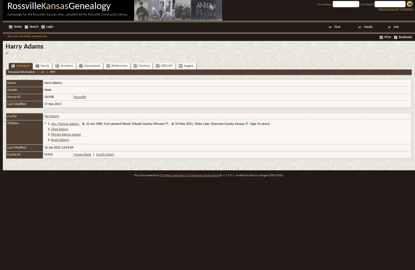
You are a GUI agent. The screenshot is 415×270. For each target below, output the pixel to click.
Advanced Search (388, 9)
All (42, 72)
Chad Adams (59, 129)
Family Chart (105, 154)
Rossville (80, 97)
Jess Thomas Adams (65, 124)
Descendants (92, 66)
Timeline (144, 66)
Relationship (119, 66)
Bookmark (405, 37)
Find (337, 27)
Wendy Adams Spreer (66, 134)
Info (396, 27)
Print (388, 37)
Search (34, 27)
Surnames (406, 9)
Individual (22, 66)
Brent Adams (60, 140)
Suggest (188, 66)
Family (45, 66)
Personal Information (21, 72)
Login (49, 27)
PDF (52, 72)
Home (18, 27)
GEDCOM (166, 66)
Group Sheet (82, 154)
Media (368, 27)
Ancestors (66, 66)
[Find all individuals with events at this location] (167, 124)
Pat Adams (51, 116)
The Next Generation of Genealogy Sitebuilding (189, 175)
